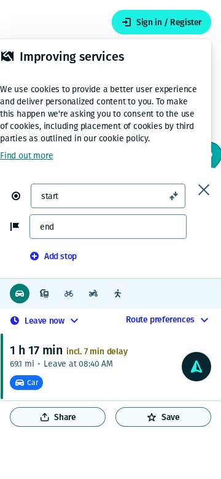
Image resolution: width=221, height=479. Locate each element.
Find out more (26, 155)
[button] (21, 196)
